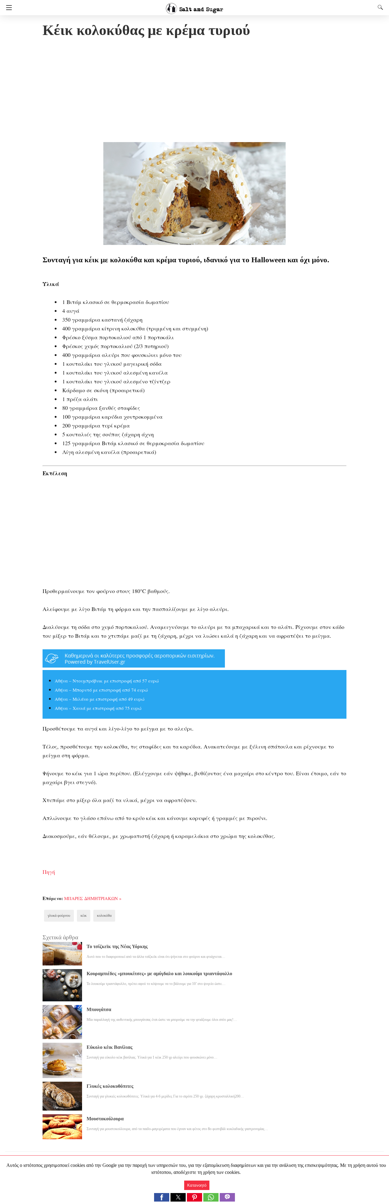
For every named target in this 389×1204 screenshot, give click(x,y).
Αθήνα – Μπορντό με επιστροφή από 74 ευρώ (101, 690)
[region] (194, 91)
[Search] (379, 7)
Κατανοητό (196, 1185)
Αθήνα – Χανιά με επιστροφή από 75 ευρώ (98, 708)
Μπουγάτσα (99, 1009)
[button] (161, 1197)
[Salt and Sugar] (194, 6)
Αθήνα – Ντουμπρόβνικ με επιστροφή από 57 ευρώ (107, 681)
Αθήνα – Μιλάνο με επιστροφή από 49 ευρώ (99, 699)
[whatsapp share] (211, 1199)
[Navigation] (7, 7)
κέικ (84, 915)
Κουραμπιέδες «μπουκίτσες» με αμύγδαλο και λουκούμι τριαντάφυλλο (159, 973)
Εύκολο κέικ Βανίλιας (110, 1047)
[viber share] (227, 1199)
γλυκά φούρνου (59, 915)
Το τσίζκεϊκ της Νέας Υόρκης (117, 946)
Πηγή (49, 871)
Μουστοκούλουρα (105, 1118)
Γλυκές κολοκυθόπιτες (110, 1086)
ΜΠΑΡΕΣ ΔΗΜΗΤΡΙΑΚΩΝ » (93, 898)
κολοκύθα (104, 915)
